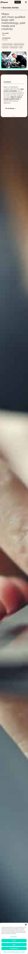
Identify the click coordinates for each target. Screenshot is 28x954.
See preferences (14, 948)
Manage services (13, 936)
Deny (14, 944)
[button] (26, 924)
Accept (14, 940)
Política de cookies (7, 951)
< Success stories (10, 7)
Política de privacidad (15, 951)
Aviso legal (22, 951)
